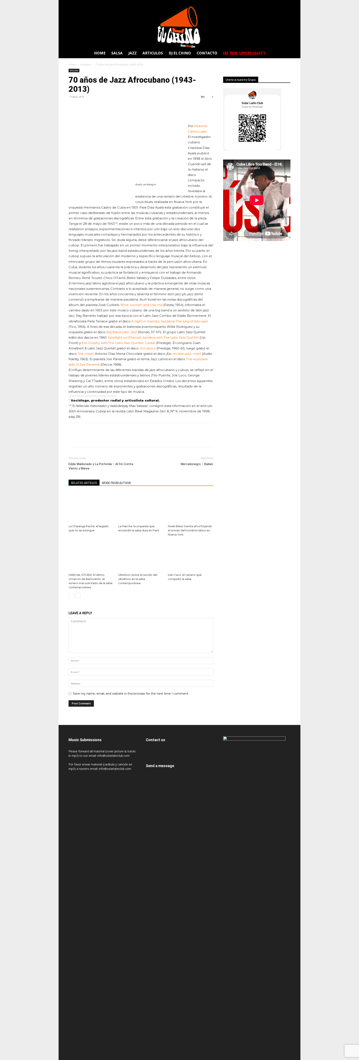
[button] (285, 54)
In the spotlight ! (244, 53)
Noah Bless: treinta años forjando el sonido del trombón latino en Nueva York (190, 530)
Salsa (117, 53)
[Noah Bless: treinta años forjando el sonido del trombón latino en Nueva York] (190, 507)
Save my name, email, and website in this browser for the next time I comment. (131, 693)
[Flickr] (256, 3)
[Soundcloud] (271, 3)
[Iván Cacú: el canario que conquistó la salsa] (190, 555)
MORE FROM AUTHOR (116, 483)
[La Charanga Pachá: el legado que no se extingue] (91, 507)
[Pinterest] (92, 106)
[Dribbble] (240, 3)
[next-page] (77, 595)
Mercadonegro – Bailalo (197, 464)
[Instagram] (263, 3)
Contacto (207, 53)
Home (100, 53)
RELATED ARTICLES (84, 483)
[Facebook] (248, 3)
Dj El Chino (180, 53)
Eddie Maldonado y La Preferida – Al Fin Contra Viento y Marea (101, 466)
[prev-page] (71, 595)
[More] (111, 106)
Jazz (132, 53)
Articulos (153, 53)
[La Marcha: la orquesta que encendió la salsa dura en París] (141, 507)
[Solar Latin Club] (179, 27)
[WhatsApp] (286, 3)
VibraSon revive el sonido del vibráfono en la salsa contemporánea (137, 579)
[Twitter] (279, 3)
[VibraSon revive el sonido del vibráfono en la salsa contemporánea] (141, 555)
